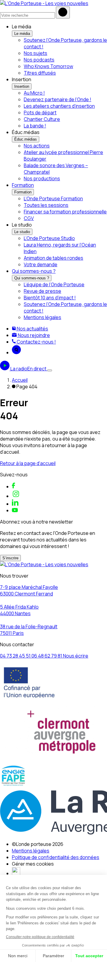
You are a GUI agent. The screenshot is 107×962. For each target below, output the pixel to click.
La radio (28, 368)
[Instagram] (16, 496)
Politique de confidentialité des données (55, 857)
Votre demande (40, 264)
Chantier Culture (42, 119)
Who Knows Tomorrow (48, 66)
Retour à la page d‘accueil (28, 463)
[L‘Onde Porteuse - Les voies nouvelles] (44, 3)
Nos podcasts (39, 59)
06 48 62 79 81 (47, 655)
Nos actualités (32, 328)
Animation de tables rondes (53, 258)
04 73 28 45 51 (16, 655)
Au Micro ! (34, 93)
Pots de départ (40, 112)
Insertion (21, 86)
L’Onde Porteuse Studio (49, 238)
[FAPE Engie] (13, 786)
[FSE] (29, 700)
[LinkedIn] (15, 504)
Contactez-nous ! (36, 341)
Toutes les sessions (46, 205)
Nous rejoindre (33, 335)
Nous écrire (75, 655)
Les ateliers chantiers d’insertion (59, 106)
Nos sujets (35, 53)
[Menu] (49, 370)
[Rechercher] (63, 13)
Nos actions (37, 145)
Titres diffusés (40, 73)
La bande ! (35, 125)
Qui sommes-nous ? (34, 271)
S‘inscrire (10, 558)
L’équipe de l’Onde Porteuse (54, 284)
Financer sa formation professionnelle (65, 211)
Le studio (22, 232)
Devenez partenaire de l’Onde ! (57, 99)
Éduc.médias (25, 139)
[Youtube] (15, 510)
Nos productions (42, 178)
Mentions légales (42, 317)
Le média (22, 33)
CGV (29, 218)
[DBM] (16, 873)
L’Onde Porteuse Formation (53, 198)
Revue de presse (42, 291)
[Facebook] (13, 486)
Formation (23, 185)
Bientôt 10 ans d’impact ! (50, 297)
